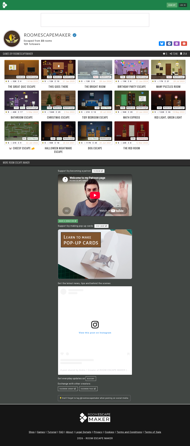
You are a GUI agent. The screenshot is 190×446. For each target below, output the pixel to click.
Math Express (131, 117)
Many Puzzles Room (168, 86)
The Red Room (131, 148)
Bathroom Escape (22, 117)
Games (41, 432)
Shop (32, 432)
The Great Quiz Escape (21, 86)
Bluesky (90, 378)
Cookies (109, 432)
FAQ (61, 432)
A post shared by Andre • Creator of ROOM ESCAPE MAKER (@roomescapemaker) (105, 370)
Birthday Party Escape (132, 86)
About (69, 432)
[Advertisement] (95, 20)
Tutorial (52, 432)
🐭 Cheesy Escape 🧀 (22, 148)
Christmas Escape (58, 117)
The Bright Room (95, 86)
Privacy (98, 432)
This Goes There (58, 86)
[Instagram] (177, 43)
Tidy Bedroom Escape (95, 117)
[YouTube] (184, 43)
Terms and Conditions (129, 432)
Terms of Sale (152, 432)
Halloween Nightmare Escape (58, 150)
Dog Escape (95, 148)
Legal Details (83, 432)
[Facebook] (169, 43)
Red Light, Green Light (168, 117)
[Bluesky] (162, 43)
